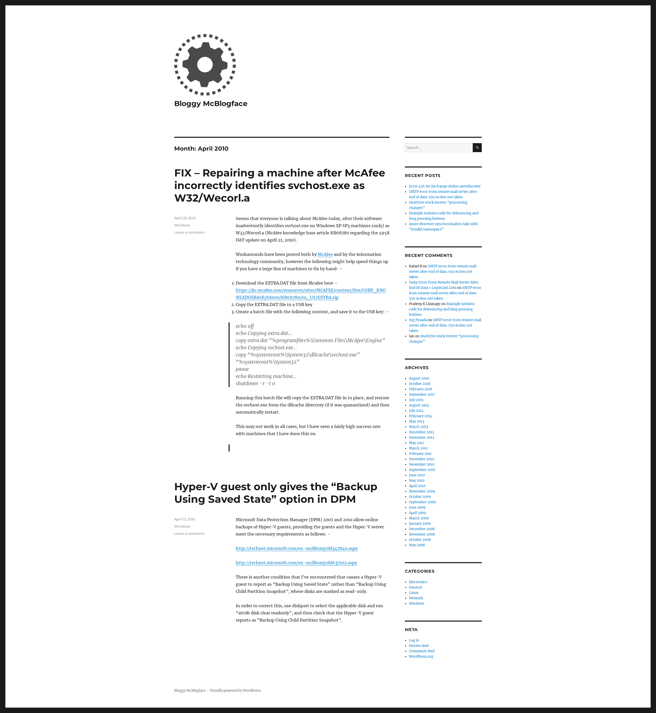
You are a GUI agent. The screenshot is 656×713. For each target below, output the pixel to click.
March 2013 (418, 427)
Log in (414, 640)
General (415, 587)
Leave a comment (189, 232)
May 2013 (416, 421)
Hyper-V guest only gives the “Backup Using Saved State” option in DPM (275, 492)
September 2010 (422, 470)
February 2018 (420, 389)
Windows (182, 225)
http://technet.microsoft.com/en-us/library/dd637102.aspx (296, 562)
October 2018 (419, 384)
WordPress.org (421, 656)
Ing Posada (418, 320)
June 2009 (417, 507)
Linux (413, 593)
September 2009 (422, 502)
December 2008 (422, 529)
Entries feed (418, 646)
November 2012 (421, 437)
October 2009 (420, 497)
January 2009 (420, 523)
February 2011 (420, 454)
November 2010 (421, 464)
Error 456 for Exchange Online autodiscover (445, 186)
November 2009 (422, 491)
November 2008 (422, 534)
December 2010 (421, 459)
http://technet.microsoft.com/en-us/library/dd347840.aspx (297, 548)
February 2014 (420, 416)
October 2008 (420, 540)
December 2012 (421, 432)
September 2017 (422, 394)
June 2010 (417, 475)
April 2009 (417, 513)
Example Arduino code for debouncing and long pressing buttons (442, 309)
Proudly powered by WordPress (235, 690)
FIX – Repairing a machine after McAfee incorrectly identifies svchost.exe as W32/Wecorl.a (279, 185)
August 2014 (419, 405)
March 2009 (419, 518)
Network (416, 598)
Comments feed (422, 651)
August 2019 (419, 378)
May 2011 (416, 443)
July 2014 (416, 410)
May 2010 (416, 480)
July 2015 (416, 400)
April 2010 (417, 486)
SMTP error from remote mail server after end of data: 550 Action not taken (442, 271)
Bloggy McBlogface (211, 103)
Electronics (418, 582)
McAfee (325, 254)
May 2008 (417, 545)
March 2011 (418, 448)
